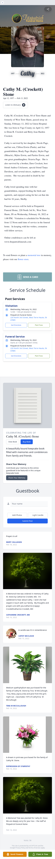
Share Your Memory (16, 477)
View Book (12, 441)
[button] (27, 571)
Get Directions (16, 325)
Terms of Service (34, 848)
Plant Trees (39, 325)
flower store (23, 259)
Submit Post (27, 521)
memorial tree (34, 255)
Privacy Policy (20, 848)
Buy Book (27, 441)
